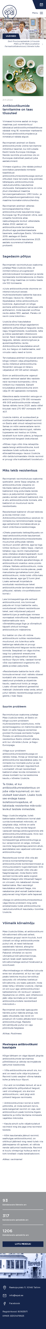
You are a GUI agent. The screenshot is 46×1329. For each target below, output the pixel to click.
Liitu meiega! (23, 1244)
